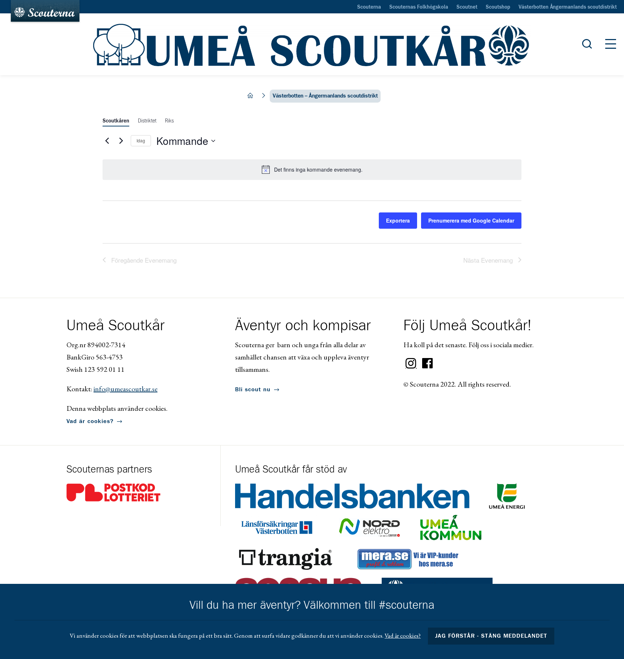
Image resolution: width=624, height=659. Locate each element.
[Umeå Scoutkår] (312, 44)
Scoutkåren (116, 121)
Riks (169, 121)
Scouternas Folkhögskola (418, 7)
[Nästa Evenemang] (121, 141)
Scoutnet (466, 7)
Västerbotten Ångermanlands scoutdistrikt (568, 7)
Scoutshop (498, 7)
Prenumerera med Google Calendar (471, 220)
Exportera (398, 220)
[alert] (312, 169)
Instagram (411, 363)
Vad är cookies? (89, 421)
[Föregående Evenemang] (107, 141)
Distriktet (147, 121)
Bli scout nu (252, 389)
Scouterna (369, 7)
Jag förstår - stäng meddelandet (491, 636)
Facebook (427, 363)
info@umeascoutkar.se (125, 388)
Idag (140, 140)
